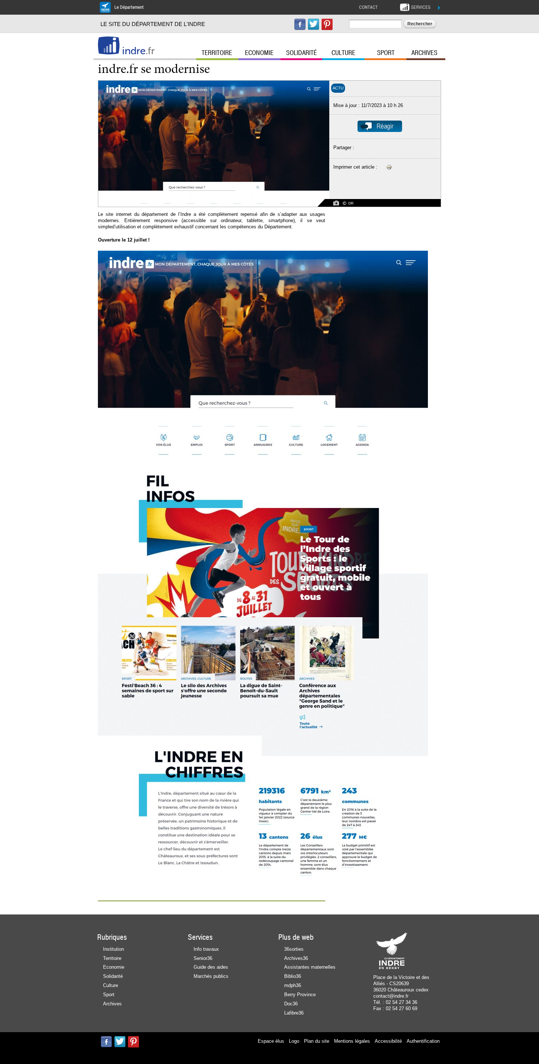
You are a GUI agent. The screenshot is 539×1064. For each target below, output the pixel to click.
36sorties (294, 949)
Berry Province (300, 994)
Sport (386, 53)
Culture (343, 53)
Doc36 (291, 1003)
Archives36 (296, 958)
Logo (294, 1041)
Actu (338, 88)
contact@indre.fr (390, 996)
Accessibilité (388, 1041)
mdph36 (292, 985)
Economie (259, 53)
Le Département (129, 7)
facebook (300, 24)
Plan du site (316, 1041)
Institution (113, 949)
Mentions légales (352, 1041)
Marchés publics (211, 976)
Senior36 (203, 958)
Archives (424, 53)
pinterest (327, 24)
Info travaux (206, 949)
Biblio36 (292, 976)
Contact (368, 7)
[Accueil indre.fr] (108, 45)
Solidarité (301, 53)
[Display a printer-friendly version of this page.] (389, 167)
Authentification (423, 1041)
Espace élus (271, 1041)
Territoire (217, 53)
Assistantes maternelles (310, 967)
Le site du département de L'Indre (152, 24)
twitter (313, 24)
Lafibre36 (294, 1013)
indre (138, 51)
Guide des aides (211, 967)
